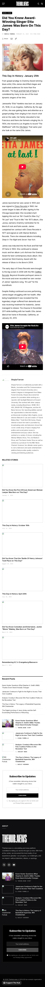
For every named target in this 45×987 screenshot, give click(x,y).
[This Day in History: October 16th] (22, 511)
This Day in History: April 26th (14, 594)
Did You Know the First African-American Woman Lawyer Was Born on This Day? (22, 491)
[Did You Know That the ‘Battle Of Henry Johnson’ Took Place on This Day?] (22, 544)
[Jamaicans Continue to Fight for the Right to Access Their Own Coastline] (8, 736)
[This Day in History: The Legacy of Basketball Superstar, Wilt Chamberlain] (8, 760)
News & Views (7, 13)
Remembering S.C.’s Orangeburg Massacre (19, 662)
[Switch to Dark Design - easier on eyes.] (38, 4)
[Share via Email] (11, 39)
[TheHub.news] (22, 3)
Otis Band (23, 127)
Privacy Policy (20, 803)
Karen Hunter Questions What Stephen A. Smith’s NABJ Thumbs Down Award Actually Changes (27, 723)
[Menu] (3, 3)
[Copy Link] (16, 39)
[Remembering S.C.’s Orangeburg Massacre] (22, 647)
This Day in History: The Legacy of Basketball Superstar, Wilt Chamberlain (28, 759)
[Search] (42, 3)
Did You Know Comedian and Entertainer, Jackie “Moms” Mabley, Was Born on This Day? (22, 628)
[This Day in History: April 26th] (22, 579)
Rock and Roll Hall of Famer (25, 91)
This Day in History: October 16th (15, 525)
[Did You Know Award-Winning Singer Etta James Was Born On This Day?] (22, 57)
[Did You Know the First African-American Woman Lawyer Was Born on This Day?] (22, 475)
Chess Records (21, 206)
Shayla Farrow (9, 34)
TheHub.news (13, 979)
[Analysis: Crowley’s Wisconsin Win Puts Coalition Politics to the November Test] (8, 747)
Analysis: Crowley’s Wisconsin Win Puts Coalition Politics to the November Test (28, 747)
